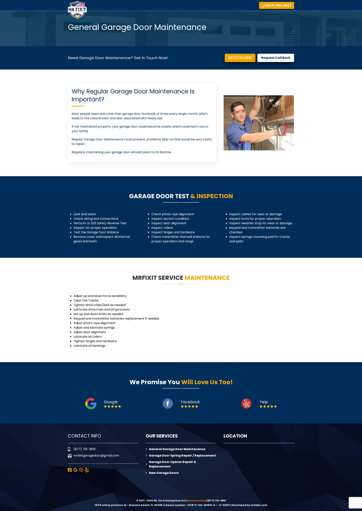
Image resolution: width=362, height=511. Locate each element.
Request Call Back (275, 58)
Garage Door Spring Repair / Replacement (182, 455)
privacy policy (196, 500)
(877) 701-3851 (240, 58)
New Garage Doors (164, 473)
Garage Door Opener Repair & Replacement (172, 464)
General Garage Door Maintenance (177, 449)
